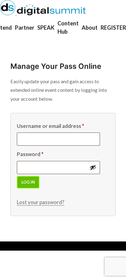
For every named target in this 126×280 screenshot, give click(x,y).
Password (30, 154)
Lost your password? (40, 202)
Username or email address (50, 126)
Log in (28, 182)
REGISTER (113, 27)
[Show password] (93, 167)
